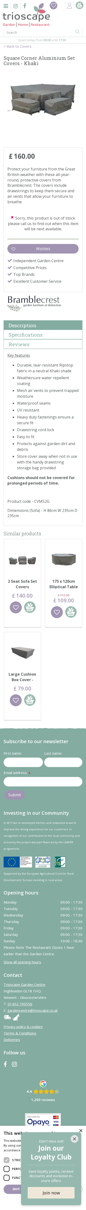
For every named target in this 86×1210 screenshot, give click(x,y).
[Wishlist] (53, 5)
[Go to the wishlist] (53, 5)
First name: (13, 753)
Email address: (17, 773)
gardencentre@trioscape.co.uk (32, 1010)
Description (22, 325)
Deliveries (12, 1039)
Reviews (19, 344)
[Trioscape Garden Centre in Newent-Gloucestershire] (26, 15)
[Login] (69, 5)
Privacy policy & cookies (23, 1026)
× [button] (80, 1131)
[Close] (74, 1139)
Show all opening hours (22, 962)
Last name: (53, 753)
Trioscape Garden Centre (24, 984)
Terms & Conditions (20, 1033)
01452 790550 (20, 1003)
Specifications (26, 334)
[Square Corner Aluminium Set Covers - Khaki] (43, 108)
